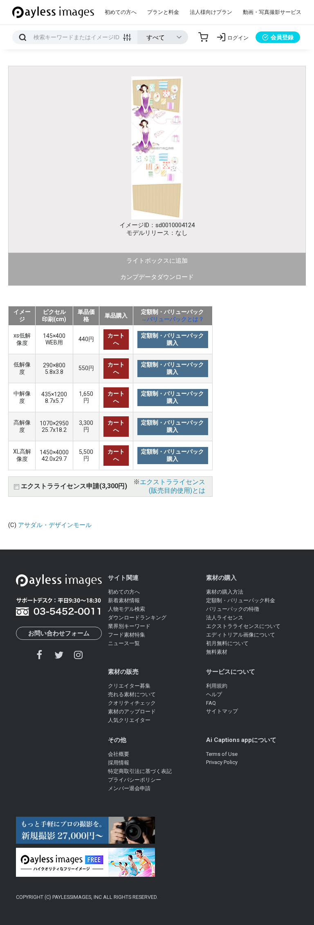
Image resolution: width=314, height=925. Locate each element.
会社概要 (118, 754)
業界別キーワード (129, 626)
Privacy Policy (222, 762)
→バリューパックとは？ (172, 319)
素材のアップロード (132, 711)
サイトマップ (222, 711)
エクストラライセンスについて (243, 626)
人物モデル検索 (126, 609)
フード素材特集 (126, 635)
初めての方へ (121, 12)
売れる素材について (132, 694)
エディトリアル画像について (240, 635)
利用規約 (216, 686)
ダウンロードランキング (137, 617)
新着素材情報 (124, 600)
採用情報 (118, 763)
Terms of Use (222, 754)
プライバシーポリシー (134, 780)
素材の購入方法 (224, 592)
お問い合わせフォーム (59, 633)
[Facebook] (40, 655)
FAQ (211, 703)
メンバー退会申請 (129, 788)
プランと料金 (163, 12)
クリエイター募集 (129, 686)
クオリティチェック (132, 703)
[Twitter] (58, 655)
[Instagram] (78, 655)
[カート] (203, 37)
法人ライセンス (224, 617)
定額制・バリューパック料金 (240, 600)
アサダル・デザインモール (55, 525)
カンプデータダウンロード (157, 277)
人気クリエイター (129, 720)
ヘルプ (214, 694)
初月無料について (227, 643)
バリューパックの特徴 (232, 609)
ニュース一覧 (124, 643)
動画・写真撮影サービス (272, 12)
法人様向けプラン (211, 12)
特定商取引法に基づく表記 (140, 771)
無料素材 (216, 652)
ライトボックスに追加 (157, 260)
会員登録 (282, 37)
